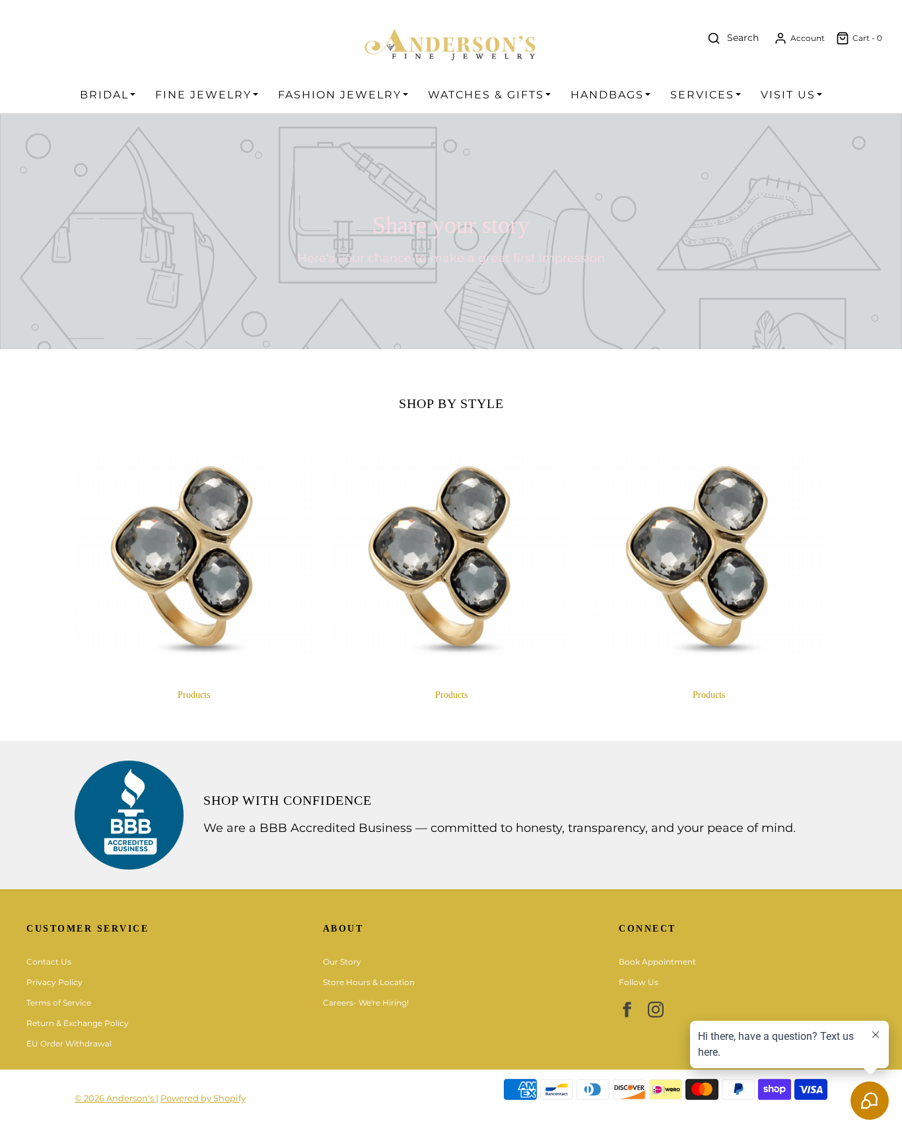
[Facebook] (627, 1009)
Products (194, 695)
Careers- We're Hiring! (366, 1003)
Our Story (342, 962)
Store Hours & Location (369, 982)
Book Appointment (657, 962)
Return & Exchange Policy (77, 1023)
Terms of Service (58, 1003)
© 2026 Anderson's (115, 1098)
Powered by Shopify (203, 1098)
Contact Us (48, 962)
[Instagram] (656, 1009)
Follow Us (638, 982)
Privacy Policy (54, 982)
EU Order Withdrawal (69, 1043)
